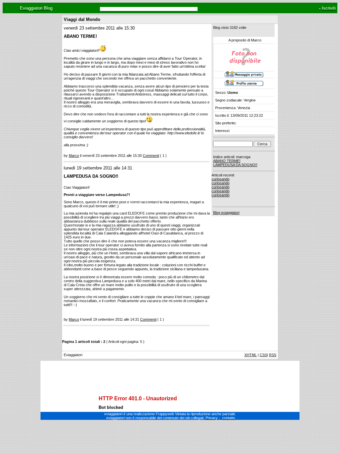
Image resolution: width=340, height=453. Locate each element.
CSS (263, 355)
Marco (74, 156)
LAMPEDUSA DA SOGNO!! (235, 165)
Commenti (151, 156)
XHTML (250, 355)
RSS (272, 355)
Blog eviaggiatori (226, 213)
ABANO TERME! (226, 161)
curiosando (220, 179)
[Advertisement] (170, 372)
